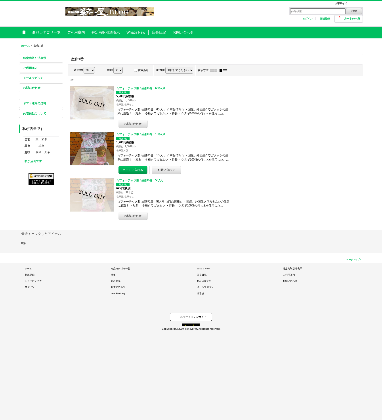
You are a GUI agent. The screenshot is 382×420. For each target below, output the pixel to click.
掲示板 (200, 293)
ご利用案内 (30, 68)
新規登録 (325, 18)
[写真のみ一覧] (215, 70)
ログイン (308, 18)
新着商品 (115, 281)
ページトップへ (354, 259)
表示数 (78, 70)
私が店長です (33, 161)
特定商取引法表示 (34, 58)
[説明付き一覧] (224, 70)
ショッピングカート (36, 281)
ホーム (28, 268)
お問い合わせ (31, 87)
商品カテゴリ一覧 (120, 268)
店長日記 (201, 274)
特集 (113, 274)
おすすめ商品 (118, 287)
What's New (203, 268)
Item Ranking (118, 293)
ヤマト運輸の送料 (34, 103)
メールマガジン (33, 77)
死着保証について (34, 113)
